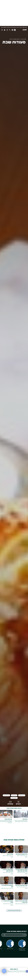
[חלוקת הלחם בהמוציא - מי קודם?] (7, 900)
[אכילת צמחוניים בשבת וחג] (21, 852)
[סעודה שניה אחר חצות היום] (21, 884)
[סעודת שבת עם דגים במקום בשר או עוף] (21, 899)
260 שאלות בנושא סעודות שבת (14, 910)
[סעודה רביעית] (7, 852)
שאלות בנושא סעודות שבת (14, 840)
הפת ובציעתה (21, 795)
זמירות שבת (14, 795)
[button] (27, 971)
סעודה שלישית (6, 795)
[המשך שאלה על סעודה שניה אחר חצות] (7, 869)
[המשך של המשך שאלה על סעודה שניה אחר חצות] (21, 869)
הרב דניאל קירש (24, 855)
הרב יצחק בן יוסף (9, 855)
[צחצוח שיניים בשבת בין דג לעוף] (7, 884)
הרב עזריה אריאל (9, 903)
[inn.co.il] (15, 30)
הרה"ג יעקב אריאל (23, 872)
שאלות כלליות (14, 797)
